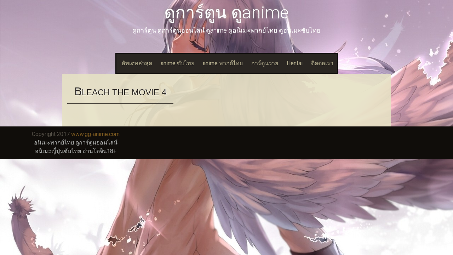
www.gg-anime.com (95, 134)
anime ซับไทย (177, 63)
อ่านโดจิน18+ (99, 151)
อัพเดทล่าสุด (137, 63)
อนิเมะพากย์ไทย (54, 142)
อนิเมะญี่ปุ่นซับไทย (58, 151)
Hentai (295, 63)
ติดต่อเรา (322, 63)
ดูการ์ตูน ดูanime (226, 12)
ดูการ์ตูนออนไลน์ (96, 142)
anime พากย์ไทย (223, 63)
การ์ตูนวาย (264, 63)
